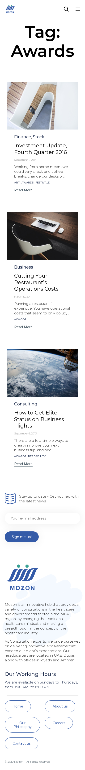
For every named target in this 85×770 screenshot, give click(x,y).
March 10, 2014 (23, 296)
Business (23, 267)
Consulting (25, 404)
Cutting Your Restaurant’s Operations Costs (36, 282)
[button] (23, 190)
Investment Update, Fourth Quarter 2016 (40, 148)
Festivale (42, 182)
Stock (39, 137)
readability (37, 456)
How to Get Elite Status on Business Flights (39, 419)
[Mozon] (10, 9)
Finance (22, 137)
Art (17, 182)
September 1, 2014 (25, 159)
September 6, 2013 (25, 433)
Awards (27, 182)
